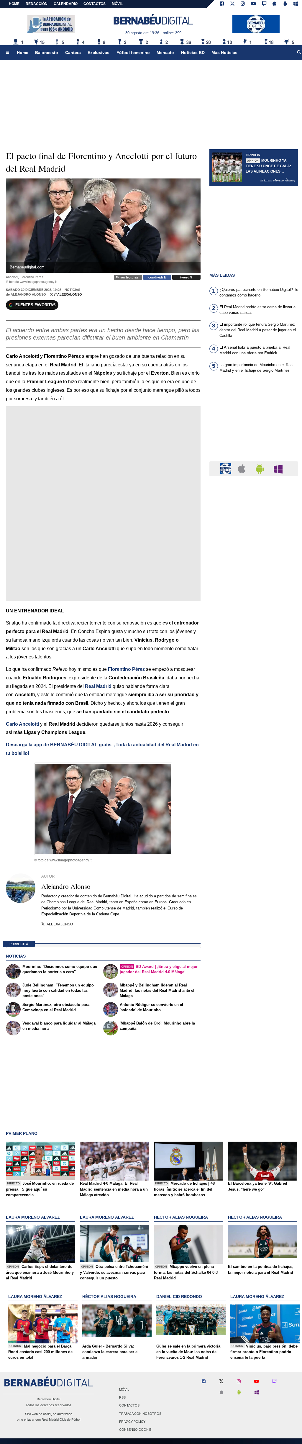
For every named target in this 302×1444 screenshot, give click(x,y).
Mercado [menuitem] (165, 52)
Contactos (129, 1405)
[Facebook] (222, 4)
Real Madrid (98, 686)
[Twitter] (232, 4)
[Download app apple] (274, 4)
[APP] (226, 468)
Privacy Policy (132, 1421)
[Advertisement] (253, 421)
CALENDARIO (66, 4)
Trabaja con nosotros (140, 1413)
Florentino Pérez (126, 669)
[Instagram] (243, 4)
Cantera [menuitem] (73, 52)
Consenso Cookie (135, 1429)
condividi (156, 277)
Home (14, 4)
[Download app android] (285, 4)
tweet (185, 277)
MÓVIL (117, 4)
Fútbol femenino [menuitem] (133, 52)
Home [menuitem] (22, 52)
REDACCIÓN (36, 4)
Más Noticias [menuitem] (224, 52)
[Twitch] (264, 4)
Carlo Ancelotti (22, 724)
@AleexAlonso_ (68, 294)
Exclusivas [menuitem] (98, 52)
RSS (122, 1397)
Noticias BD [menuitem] (193, 52)
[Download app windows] (296, 4)
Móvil (124, 1389)
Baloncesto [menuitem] (46, 52)
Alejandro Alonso (28, 294)
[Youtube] (253, 4)
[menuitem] (7, 52)
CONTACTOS (94, 4)
